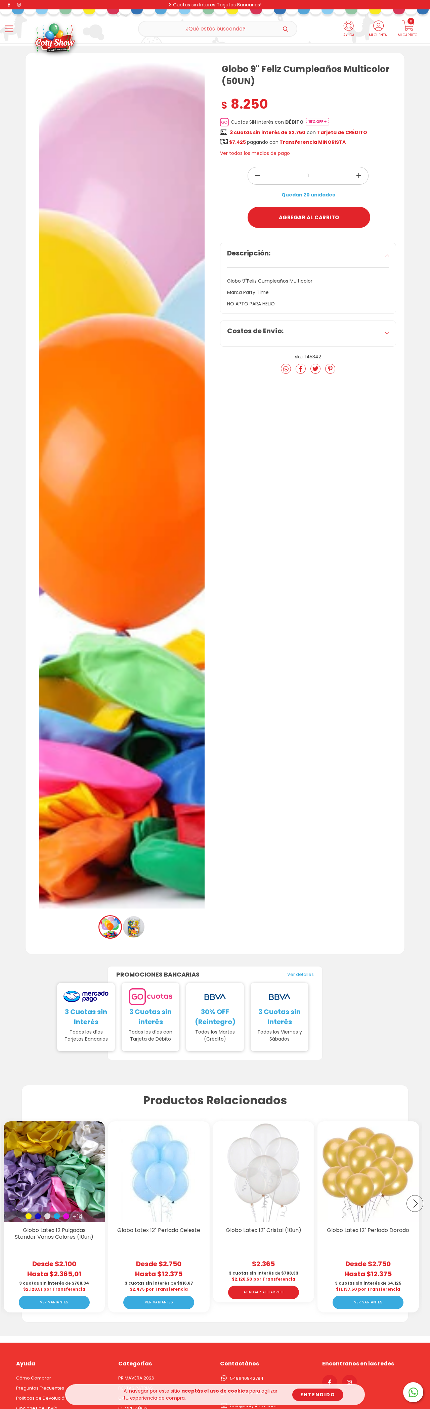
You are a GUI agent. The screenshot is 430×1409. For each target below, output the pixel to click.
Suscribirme (215, 190)
